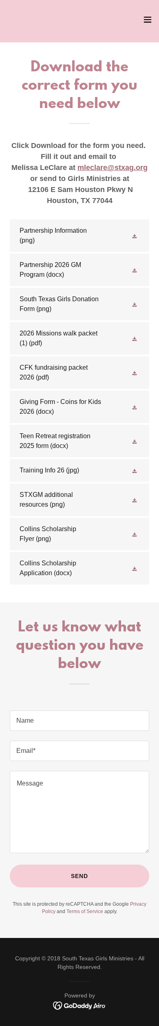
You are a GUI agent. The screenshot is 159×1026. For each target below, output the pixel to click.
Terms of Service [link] (84, 911)
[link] (19, 19)
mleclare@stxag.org (112, 167)
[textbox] (79, 720)
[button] (147, 19)
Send (79, 876)
